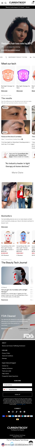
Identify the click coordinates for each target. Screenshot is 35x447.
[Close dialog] (34, 214)
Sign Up (26, 226)
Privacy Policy (25, 232)
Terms (28, 232)
